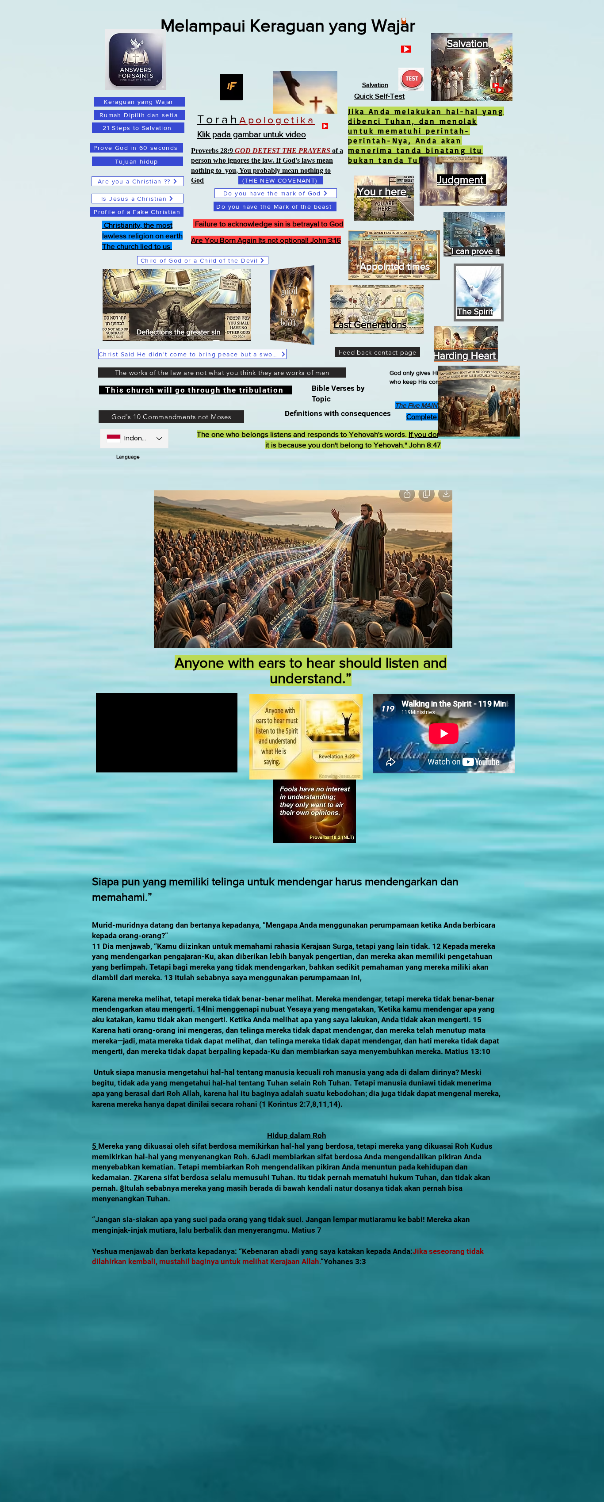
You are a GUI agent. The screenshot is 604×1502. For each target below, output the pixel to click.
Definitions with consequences (339, 413)
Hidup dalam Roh (296, 1135)
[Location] (403, 21)
